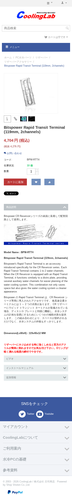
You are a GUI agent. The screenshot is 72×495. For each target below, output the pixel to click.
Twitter (30, 413)
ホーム (8, 57)
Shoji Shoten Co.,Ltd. (18, 484)
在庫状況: (9, 165)
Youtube (49, 413)
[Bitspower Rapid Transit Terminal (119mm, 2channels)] (31, 93)
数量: (7, 171)
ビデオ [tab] (10, 358)
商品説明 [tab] (11, 207)
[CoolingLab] (36, 15)
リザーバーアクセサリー (18, 61)
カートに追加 (15, 182)
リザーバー (41, 57)
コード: (8, 159)
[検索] (67, 28)
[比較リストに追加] (49, 182)
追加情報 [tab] (11, 377)
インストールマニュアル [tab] (20, 368)
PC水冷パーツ (23, 57)
